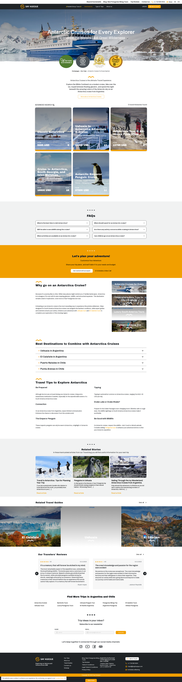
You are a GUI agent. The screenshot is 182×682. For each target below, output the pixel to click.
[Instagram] (80, 646)
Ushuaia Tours (39, 605)
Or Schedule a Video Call (103, 271)
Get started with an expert (81, 271)
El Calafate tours (95, 311)
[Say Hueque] (29, 7)
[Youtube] (87, 646)
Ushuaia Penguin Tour (87, 603)
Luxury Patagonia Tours (65, 605)
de (175, 2)
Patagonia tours (110, 427)
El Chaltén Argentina (87, 605)
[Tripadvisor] (101, 646)
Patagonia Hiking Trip (110, 603)
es (179, 2)
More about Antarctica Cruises (91, 96)
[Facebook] (94, 646)
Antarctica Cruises (41, 603)
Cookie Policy (59, 678)
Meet (170, 2)
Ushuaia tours (81, 311)
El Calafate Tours (131, 603)
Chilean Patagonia (132, 605)
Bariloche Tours (62, 603)
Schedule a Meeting (134, 669)
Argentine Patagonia (110, 605)
